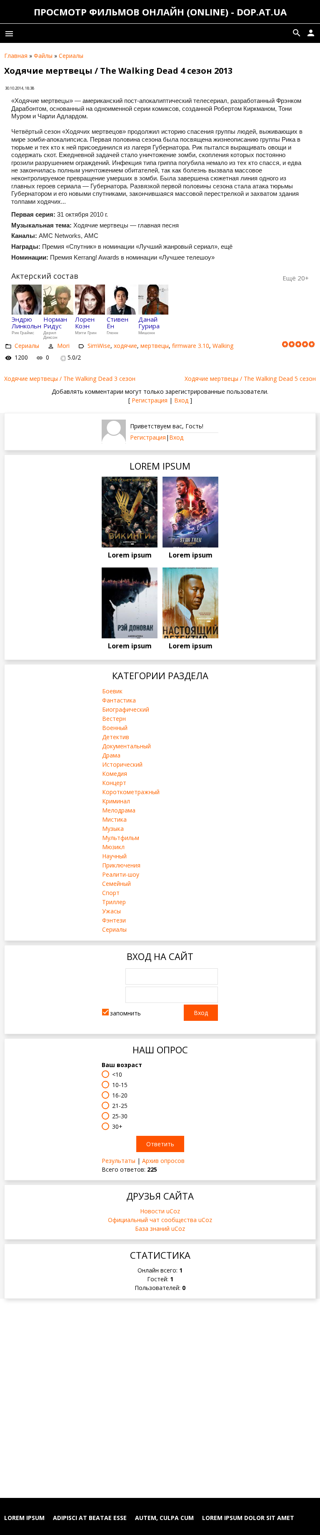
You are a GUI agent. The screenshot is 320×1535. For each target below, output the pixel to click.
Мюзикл (113, 847)
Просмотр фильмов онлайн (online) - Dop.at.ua (160, 11)
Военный (115, 728)
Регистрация (150, 400)
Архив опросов (163, 1161)
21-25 (120, 1106)
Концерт (114, 783)
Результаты (118, 1161)
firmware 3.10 (190, 346)
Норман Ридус (55, 323)
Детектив (115, 737)
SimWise (99, 346)
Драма (111, 755)
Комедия (114, 774)
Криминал (116, 801)
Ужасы (111, 911)
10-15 (120, 1085)
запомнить (125, 1013)
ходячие (125, 346)
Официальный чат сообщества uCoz (160, 1220)
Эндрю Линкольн (26, 323)
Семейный (116, 884)
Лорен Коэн (85, 323)
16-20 (120, 1095)
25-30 (120, 1116)
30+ (117, 1126)
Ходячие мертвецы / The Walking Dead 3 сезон (69, 378)
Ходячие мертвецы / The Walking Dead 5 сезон (250, 378)
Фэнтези (114, 920)
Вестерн (114, 718)
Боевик (112, 691)
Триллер (114, 902)
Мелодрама (118, 810)
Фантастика (119, 700)
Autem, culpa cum (164, 1518)
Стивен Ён (117, 323)
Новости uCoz (160, 1211)
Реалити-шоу (120, 874)
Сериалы (71, 56)
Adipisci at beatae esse (90, 1518)
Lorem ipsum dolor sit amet (248, 1518)
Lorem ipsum (130, 555)
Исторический (122, 764)
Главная (16, 56)
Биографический (125, 709)
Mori (63, 346)
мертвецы (154, 346)
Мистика (114, 819)
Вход (181, 400)
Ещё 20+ (295, 278)
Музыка (113, 828)
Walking (222, 346)
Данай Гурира (149, 323)
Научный (114, 856)
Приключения (121, 865)
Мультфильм (120, 838)
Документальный (126, 746)
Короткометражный (131, 792)
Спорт (111, 893)
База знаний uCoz (160, 1228)
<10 (117, 1074)
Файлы (43, 56)
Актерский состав (44, 276)
